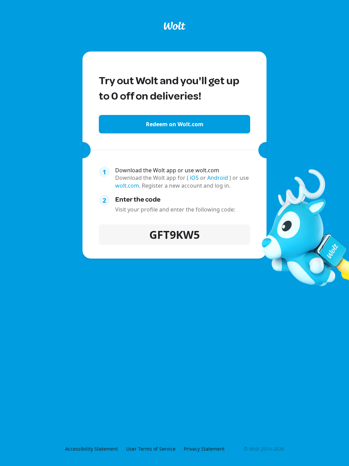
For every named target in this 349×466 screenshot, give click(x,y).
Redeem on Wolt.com (174, 124)
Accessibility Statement (91, 449)
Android (218, 177)
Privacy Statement (204, 449)
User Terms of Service (151, 449)
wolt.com (127, 185)
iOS (194, 177)
